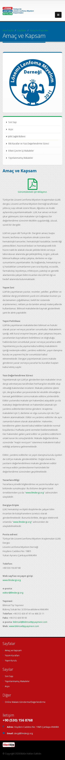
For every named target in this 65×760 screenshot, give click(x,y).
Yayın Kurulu (11, 660)
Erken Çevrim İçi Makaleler (21, 150)
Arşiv (10, 129)
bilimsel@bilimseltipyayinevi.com (30, 621)
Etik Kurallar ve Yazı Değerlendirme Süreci (28, 143)
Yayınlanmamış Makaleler (20, 157)
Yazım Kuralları (12, 655)
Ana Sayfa (8, 30)
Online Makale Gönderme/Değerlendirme (25, 702)
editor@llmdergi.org (13, 592)
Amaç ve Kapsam (13, 650)
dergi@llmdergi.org (23, 733)
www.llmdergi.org (35, 492)
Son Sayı (12, 122)
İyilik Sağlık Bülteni (16, 136)
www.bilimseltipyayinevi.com (24, 626)
